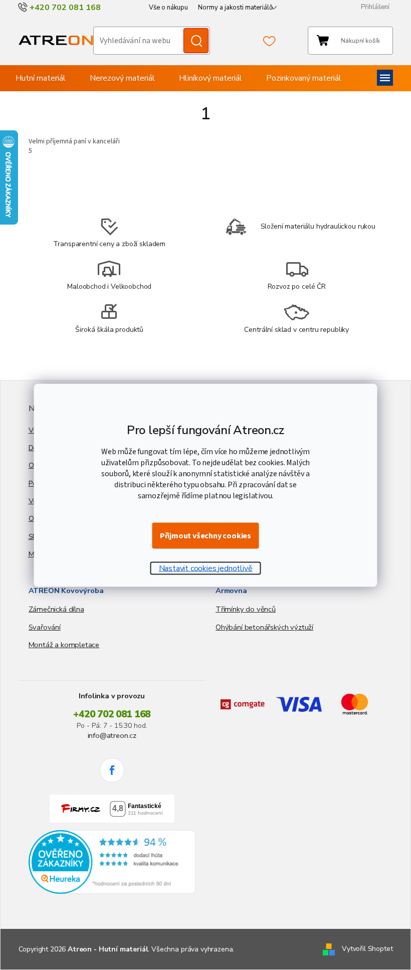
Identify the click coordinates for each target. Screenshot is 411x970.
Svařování (45, 627)
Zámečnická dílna (56, 609)
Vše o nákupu (168, 7)
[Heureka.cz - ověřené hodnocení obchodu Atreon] (112, 862)
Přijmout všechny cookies (205, 535)
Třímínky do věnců (246, 609)
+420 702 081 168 (111, 714)
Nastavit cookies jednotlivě (206, 567)
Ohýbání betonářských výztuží (264, 627)
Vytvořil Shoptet (367, 948)
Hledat (196, 40)
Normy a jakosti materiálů (235, 7)
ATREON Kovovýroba (66, 591)
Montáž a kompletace (64, 645)
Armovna (231, 591)
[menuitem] (41, 78)
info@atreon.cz (112, 735)
